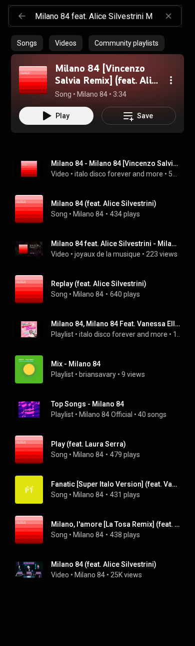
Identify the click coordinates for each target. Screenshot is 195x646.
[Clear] (168, 16)
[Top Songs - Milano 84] (101, 409)
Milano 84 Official (105, 414)
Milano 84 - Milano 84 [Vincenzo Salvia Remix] (115, 163)
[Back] (22, 16)
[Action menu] (171, 80)
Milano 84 (88, 214)
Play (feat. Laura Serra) (88, 444)
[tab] (27, 43)
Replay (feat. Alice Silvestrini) (98, 284)
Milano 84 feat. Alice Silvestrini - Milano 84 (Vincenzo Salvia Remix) (115, 244)
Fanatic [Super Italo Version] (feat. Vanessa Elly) (115, 484)
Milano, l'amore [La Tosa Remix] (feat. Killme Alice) (115, 524)
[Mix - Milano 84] (101, 369)
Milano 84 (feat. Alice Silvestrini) (103, 203)
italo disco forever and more (118, 174)
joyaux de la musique (107, 254)
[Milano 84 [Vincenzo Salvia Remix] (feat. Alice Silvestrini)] (33, 80)
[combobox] (108, 16)
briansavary (97, 374)
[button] (33, 80)
